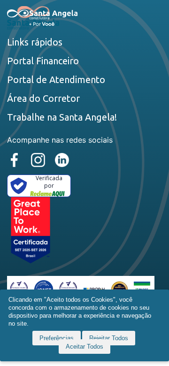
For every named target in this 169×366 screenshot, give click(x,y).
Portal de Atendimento (56, 79)
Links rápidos (34, 42)
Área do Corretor (43, 98)
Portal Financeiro (43, 60)
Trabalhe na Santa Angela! (62, 117)
